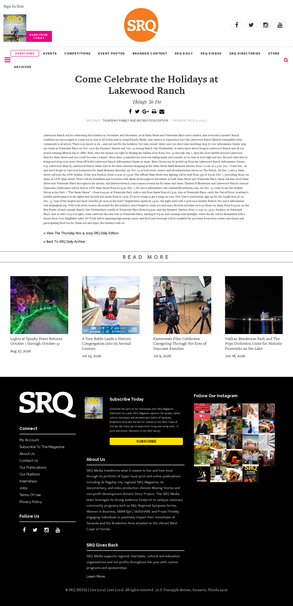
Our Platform (29, 474)
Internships (28, 481)
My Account (29, 440)
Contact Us (28, 461)
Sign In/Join (13, 6)
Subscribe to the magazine (41, 447)
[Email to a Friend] (161, 111)
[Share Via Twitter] (137, 111)
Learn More (96, 576)
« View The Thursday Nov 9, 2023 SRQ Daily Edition (81, 233)
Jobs (23, 488)
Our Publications (32, 467)
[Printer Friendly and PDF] (154, 111)
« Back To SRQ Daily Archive (64, 241)
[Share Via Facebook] (130, 111)
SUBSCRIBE (146, 441)
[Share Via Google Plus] (145, 111)
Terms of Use (30, 495)
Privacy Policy (30, 502)
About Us (27, 454)
